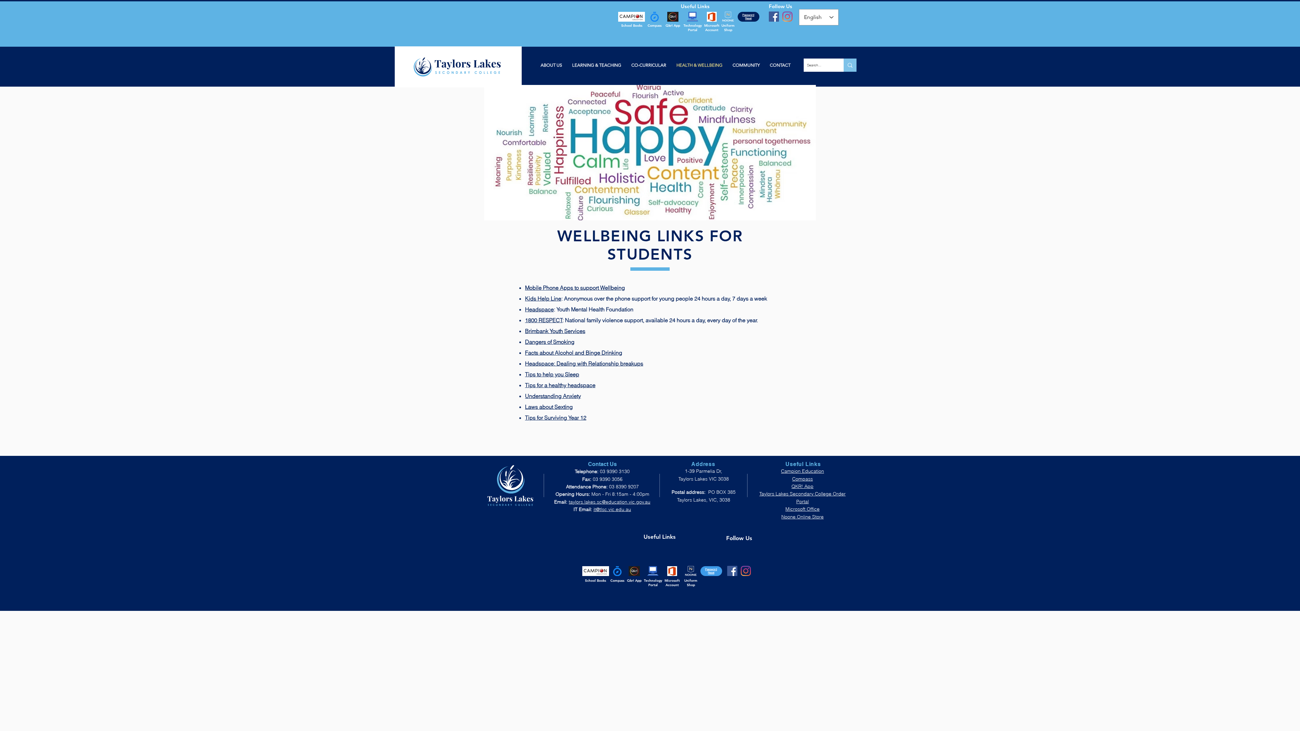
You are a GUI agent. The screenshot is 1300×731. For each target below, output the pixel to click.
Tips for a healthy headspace (560, 385)
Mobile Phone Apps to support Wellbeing (575, 287)
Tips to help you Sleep (552, 374)
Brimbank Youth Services (555, 331)
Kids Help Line (543, 298)
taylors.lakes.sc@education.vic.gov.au (609, 502)
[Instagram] (787, 17)
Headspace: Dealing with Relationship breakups (584, 363)
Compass (802, 479)
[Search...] (850, 65)
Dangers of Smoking (550, 341)
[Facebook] (774, 17)
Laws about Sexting (549, 406)
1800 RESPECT (544, 320)
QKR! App (803, 486)
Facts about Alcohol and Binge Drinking (573, 352)
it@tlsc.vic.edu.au (612, 509)
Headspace (539, 309)
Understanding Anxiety (553, 396)
